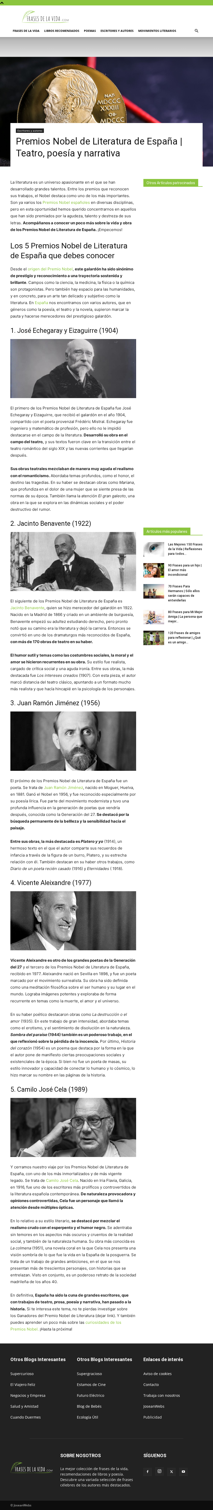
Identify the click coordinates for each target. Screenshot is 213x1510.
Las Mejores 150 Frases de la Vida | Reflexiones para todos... (185, 549)
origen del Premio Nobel (50, 269)
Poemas (90, 31)
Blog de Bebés (89, 1406)
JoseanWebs (153, 1406)
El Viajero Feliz (22, 1384)
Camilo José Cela (62, 1180)
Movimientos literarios (157, 31)
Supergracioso (89, 1373)
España (41, 302)
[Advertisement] (173, 355)
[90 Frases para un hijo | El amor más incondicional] (153, 570)
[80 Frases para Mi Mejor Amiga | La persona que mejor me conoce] (153, 617)
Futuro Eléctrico (90, 1395)
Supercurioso (22, 1373)
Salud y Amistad (24, 1406)
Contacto (151, 1384)
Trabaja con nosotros (161, 1395)
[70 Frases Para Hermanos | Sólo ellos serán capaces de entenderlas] (153, 591)
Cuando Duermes (25, 1417)
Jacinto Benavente (27, 607)
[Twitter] (171, 1472)
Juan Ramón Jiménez (63, 787)
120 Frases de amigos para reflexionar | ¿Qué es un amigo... (184, 637)
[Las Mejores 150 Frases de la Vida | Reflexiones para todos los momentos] (153, 549)
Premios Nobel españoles (66, 202)
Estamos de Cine (91, 1384)
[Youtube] (183, 1472)
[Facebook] (147, 1472)
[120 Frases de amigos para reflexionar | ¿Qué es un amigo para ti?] (153, 638)
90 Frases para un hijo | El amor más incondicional (185, 570)
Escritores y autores (117, 31)
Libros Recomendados (61, 31)
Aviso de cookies (157, 1373)
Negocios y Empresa (27, 1395)
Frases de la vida (26, 31)
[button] (196, 30)
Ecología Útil (87, 1417)
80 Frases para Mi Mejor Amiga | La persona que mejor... (185, 616)
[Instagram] (159, 1471)
